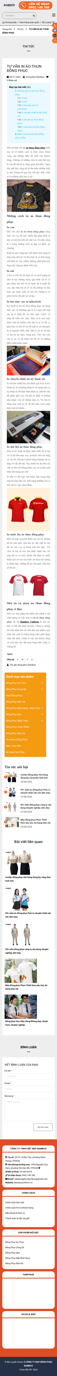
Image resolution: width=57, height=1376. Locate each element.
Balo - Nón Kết (13, 746)
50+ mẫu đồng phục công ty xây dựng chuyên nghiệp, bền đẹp (36, 806)
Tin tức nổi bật (16, 767)
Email (8, 1083)
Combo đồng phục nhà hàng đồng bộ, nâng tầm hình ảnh (34, 776)
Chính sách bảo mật (14, 1202)
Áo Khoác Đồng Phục (17, 739)
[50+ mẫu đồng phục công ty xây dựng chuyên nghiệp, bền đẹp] (12, 807)
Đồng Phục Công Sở (16, 689)
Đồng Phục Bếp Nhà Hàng (17, 1258)
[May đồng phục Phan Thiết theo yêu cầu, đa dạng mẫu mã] (12, 822)
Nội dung (9, 1096)
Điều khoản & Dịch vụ (15, 1213)
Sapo (35, 1369)
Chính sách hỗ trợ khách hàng (19, 1208)
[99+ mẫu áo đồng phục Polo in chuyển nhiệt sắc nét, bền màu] (12, 792)
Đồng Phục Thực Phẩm (17, 727)
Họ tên (8, 1070)
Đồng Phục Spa (13, 714)
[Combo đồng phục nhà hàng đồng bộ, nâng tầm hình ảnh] (12, 777)
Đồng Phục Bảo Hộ (15, 701)
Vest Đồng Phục (14, 695)
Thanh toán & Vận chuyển (17, 1218)
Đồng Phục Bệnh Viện (17, 720)
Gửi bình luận (43, 1127)
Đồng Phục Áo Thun (16, 683)
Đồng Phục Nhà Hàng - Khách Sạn (23, 708)
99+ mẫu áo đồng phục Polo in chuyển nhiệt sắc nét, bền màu (35, 791)
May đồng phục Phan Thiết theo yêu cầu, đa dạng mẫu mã (35, 821)
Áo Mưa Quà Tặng (15, 752)
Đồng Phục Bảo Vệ (15, 733)
